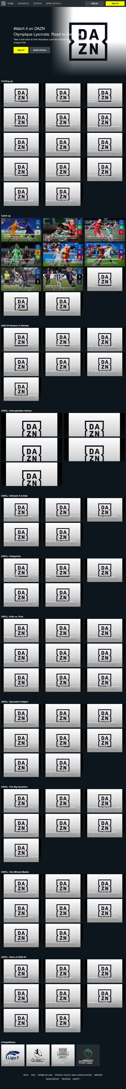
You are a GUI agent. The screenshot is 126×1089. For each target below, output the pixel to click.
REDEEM (66, 1078)
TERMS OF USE (45, 1075)
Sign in (94, 3)
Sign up (115, 3)
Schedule (23, 3)
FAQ (33, 1075)
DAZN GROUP (52, 1078)
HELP (26, 1075)
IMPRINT (98, 1075)
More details (53, 3)
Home (11, 3)
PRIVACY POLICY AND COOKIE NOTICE (73, 1075)
